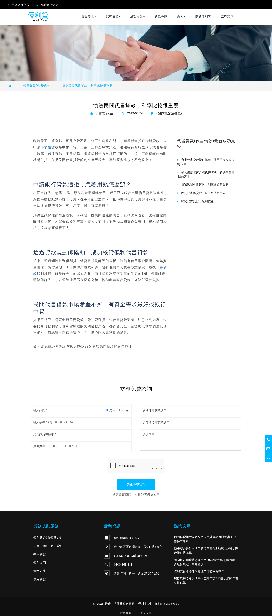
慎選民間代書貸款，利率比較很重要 (87, 86)
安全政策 (146, 613)
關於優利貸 (203, 16)
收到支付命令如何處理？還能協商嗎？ (199, 571)
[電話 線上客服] (268, 439)
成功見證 (136, 16)
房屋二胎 (39, 546)
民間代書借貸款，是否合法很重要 (203, 193)
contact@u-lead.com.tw (130, 556)
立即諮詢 (227, 16)
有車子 (73, 446)
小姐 (125, 410)
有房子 (56, 446)
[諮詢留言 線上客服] (268, 448)
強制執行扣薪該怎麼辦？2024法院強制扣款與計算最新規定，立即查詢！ (205, 562)
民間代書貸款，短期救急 (197, 201)
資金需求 (87, 16)
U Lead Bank (38, 20)
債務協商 (39, 562)
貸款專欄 (161, 16)
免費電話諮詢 (50, 4)
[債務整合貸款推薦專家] (10, 86)
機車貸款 (39, 554)
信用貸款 (39, 579)
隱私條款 (126, 613)
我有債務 (112, 16)
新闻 (180, 16)
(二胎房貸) (53, 546)
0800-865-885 (123, 564)
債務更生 (39, 571)
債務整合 (39, 537)
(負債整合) (53, 537)
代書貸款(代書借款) (37, 86)
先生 (111, 410)
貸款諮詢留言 (20, 4)
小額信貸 (48, 147)
